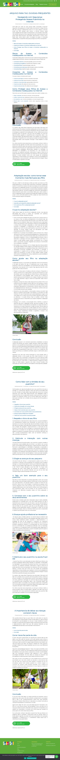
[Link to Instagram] (54, 1)
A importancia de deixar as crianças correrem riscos (30, 612)
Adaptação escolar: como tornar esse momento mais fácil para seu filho (30, 177)
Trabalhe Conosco (20, 750)
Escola (18, 745)
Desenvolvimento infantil (35, 180)
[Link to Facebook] (56, 1)
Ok (25, 758)
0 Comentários (26, 180)
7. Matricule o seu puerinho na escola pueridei (24, 415)
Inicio (18, 743)
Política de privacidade (31, 758)
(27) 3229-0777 (53, 745)
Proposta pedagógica (21, 747)
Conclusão (16, 50)
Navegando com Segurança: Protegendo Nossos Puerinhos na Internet (30, 19)
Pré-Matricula (19, 752)
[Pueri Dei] (12, 4)
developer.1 (44, 180)
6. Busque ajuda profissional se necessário (23, 413)
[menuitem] (17, 4)
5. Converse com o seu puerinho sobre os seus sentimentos (27, 411)
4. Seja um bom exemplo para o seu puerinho (24, 410)
